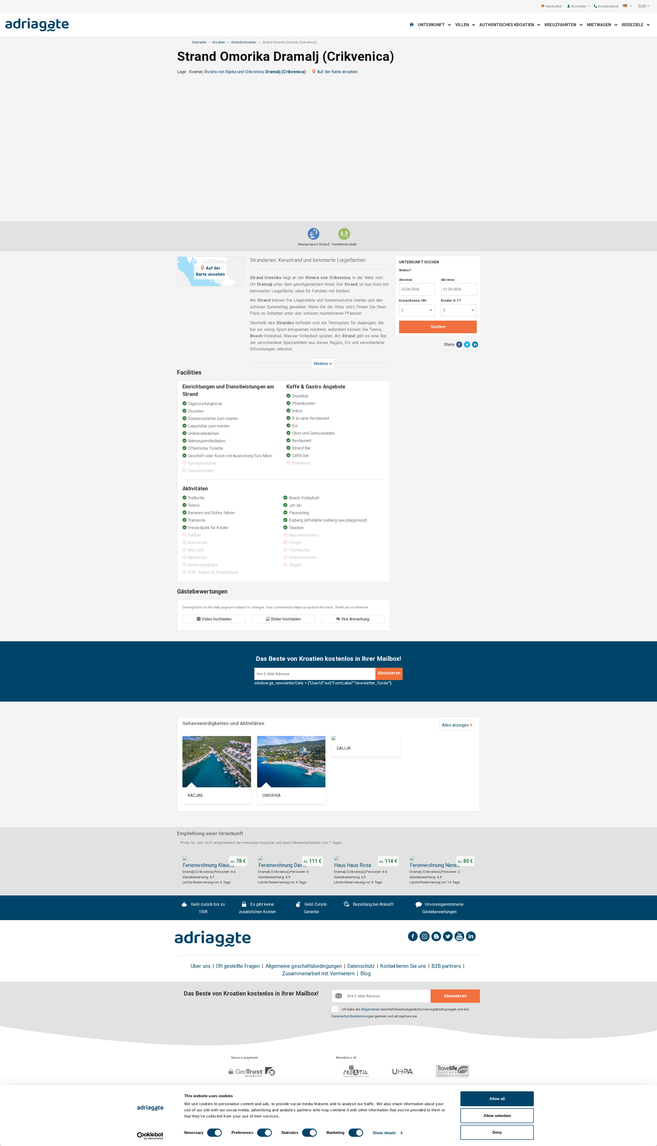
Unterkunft (433, 24)
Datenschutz (361, 966)
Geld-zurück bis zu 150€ (207, 908)
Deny (497, 1132)
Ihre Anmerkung (354, 619)
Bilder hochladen (285, 619)
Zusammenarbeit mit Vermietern (318, 974)
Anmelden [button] (579, 6)
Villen (463, 24)
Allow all (497, 1098)
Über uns (200, 966)
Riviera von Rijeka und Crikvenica (234, 71)
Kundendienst (608, 6)
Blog (365, 974)
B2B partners (446, 966)
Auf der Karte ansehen (337, 71)
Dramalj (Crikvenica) (285, 71)
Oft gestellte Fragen (238, 966)
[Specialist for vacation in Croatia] (212, 938)
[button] (627, 6)
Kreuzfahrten (562, 24)
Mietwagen (600, 24)
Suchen (438, 326)
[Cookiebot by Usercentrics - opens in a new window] (150, 1136)
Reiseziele (634, 24)
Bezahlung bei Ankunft (372, 904)
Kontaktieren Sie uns (403, 966)
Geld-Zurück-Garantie (316, 908)
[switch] (264, 1133)
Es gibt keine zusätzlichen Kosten (257, 908)
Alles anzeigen (455, 725)
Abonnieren (389, 673)
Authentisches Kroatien (508, 24)
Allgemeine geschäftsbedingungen (303, 966)
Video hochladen (216, 619)
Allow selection (497, 1115)
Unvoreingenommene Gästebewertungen (442, 908)
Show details (384, 1133)
